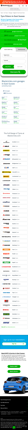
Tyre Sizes (3, 405)
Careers (9, 414)
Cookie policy (23, 411)
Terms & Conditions (15, 411)
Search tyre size (21, 49)
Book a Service (14, 371)
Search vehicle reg (8, 49)
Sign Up (14, 344)
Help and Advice (4, 408)
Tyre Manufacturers (5, 402)
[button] (19, 6)
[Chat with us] (14, 427)
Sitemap (21, 412)
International (3, 414)
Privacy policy (3, 412)
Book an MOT (13, 366)
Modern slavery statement (13, 412)
